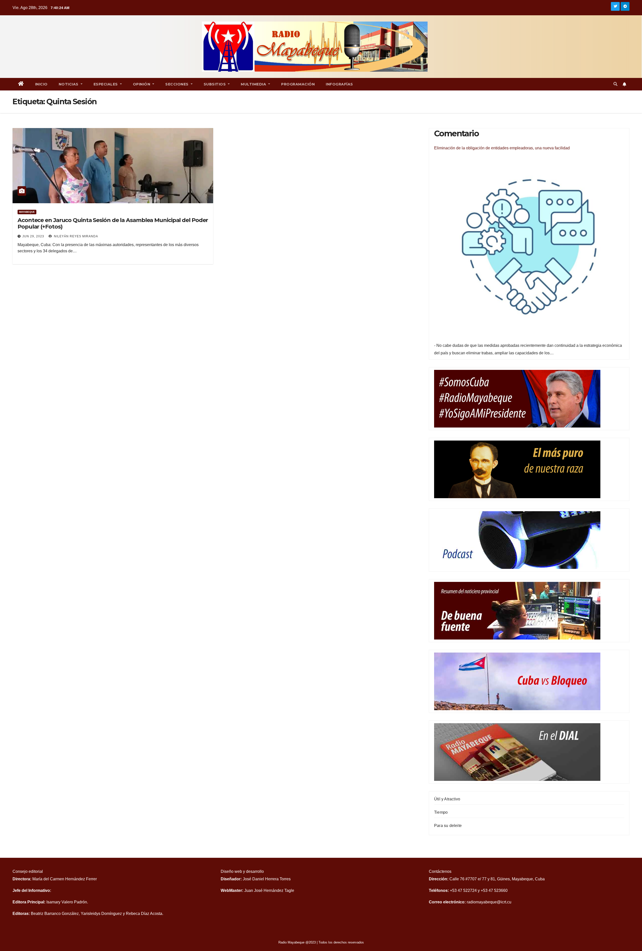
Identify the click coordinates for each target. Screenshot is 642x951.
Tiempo (441, 812)
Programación (298, 84)
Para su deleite (448, 825)
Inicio (41, 84)
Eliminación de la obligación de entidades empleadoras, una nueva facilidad (502, 148)
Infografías (339, 84)
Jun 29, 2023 (33, 236)
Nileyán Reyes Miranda (75, 236)
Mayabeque (27, 211)
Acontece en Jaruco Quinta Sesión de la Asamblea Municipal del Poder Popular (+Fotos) (113, 223)
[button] (615, 84)
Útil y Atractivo (447, 799)
